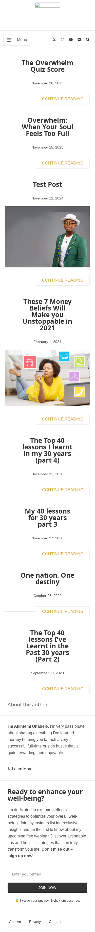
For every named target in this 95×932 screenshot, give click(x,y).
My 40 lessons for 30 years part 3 (47, 517)
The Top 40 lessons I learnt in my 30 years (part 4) (47, 450)
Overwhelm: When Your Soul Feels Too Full (47, 127)
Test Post (47, 184)
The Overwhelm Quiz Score (47, 66)
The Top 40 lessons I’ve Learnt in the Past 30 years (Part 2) (47, 646)
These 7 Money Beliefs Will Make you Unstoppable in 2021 (47, 314)
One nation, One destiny (47, 578)
